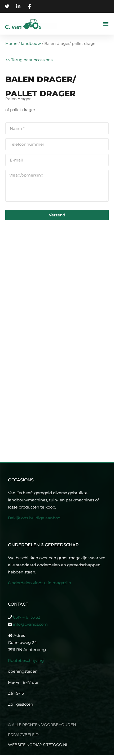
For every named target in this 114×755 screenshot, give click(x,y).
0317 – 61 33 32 (26, 617)
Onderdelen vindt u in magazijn (40, 582)
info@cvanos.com (30, 624)
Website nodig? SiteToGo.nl (38, 744)
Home (11, 43)
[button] (105, 23)
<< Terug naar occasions (28, 59)
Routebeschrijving (26, 660)
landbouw (31, 43)
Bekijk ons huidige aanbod (34, 517)
